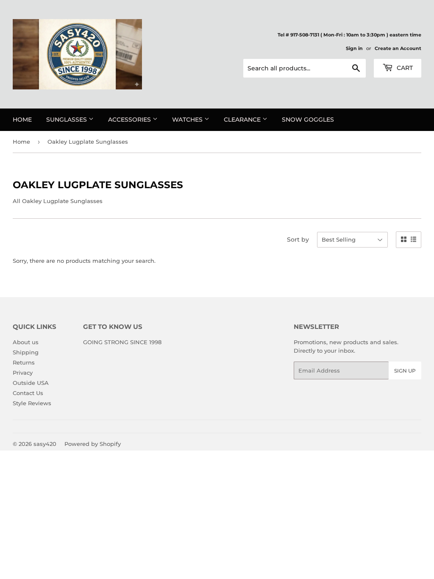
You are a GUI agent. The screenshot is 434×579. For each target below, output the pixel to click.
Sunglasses (67, 119)
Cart (404, 68)
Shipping (26, 352)
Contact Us (28, 393)
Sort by (298, 239)
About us (26, 342)
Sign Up (405, 370)
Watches (188, 119)
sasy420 (44, 443)
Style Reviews (32, 403)
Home (22, 119)
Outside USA (31, 382)
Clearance (243, 119)
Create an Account (398, 48)
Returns (24, 362)
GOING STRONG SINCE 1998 (122, 342)
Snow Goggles (308, 119)
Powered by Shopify (92, 443)
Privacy (23, 372)
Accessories (130, 119)
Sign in (354, 48)
